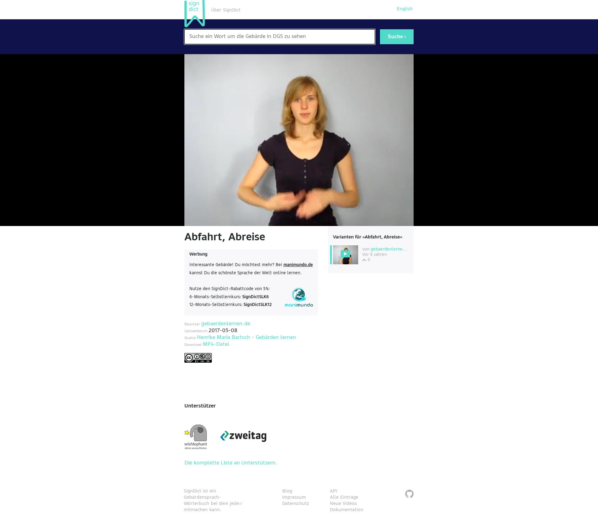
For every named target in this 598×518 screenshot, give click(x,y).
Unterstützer (200, 406)
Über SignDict (225, 10)
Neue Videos (343, 504)
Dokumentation (346, 510)
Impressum (294, 497)
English (405, 9)
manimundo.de (298, 265)
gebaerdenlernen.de (225, 324)
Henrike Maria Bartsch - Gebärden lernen (246, 337)
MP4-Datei (216, 344)
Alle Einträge (344, 497)
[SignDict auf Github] (409, 495)
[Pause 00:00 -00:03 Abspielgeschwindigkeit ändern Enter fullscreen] (299, 140)
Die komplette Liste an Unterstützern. (230, 463)
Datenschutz (295, 504)
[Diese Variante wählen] (345, 254)
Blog (287, 491)
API (333, 491)
